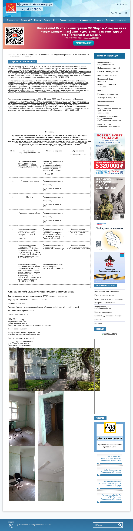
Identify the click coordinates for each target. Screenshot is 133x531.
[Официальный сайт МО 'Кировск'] (45, 6)
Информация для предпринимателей (105, 63)
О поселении (12, 20)
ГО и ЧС (100, 90)
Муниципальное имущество (92, 20)
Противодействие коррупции (106, 291)
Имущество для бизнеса (20, 56)
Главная (11, 54)
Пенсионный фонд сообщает (105, 80)
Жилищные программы (107, 98)
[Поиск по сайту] (112, 13)
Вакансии (98, 320)
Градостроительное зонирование (108, 299)
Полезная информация (116, 20)
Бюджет (47, 20)
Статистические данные (107, 72)
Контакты (123, 4)
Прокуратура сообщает (107, 75)
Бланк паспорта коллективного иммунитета (108, 125)
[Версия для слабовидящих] (116, 13)
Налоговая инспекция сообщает (106, 86)
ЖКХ (55, 20)
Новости (37, 20)
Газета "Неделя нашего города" (107, 316)
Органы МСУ (26, 20)
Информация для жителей (108, 68)
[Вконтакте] (126, 13)
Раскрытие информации (107, 94)
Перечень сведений (105, 101)
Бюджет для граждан (103, 312)
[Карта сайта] (120, 13)
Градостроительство (68, 20)
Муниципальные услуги (104, 295)
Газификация (103, 105)
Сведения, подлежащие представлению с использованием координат (109, 118)
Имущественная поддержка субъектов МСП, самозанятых (64, 54)
